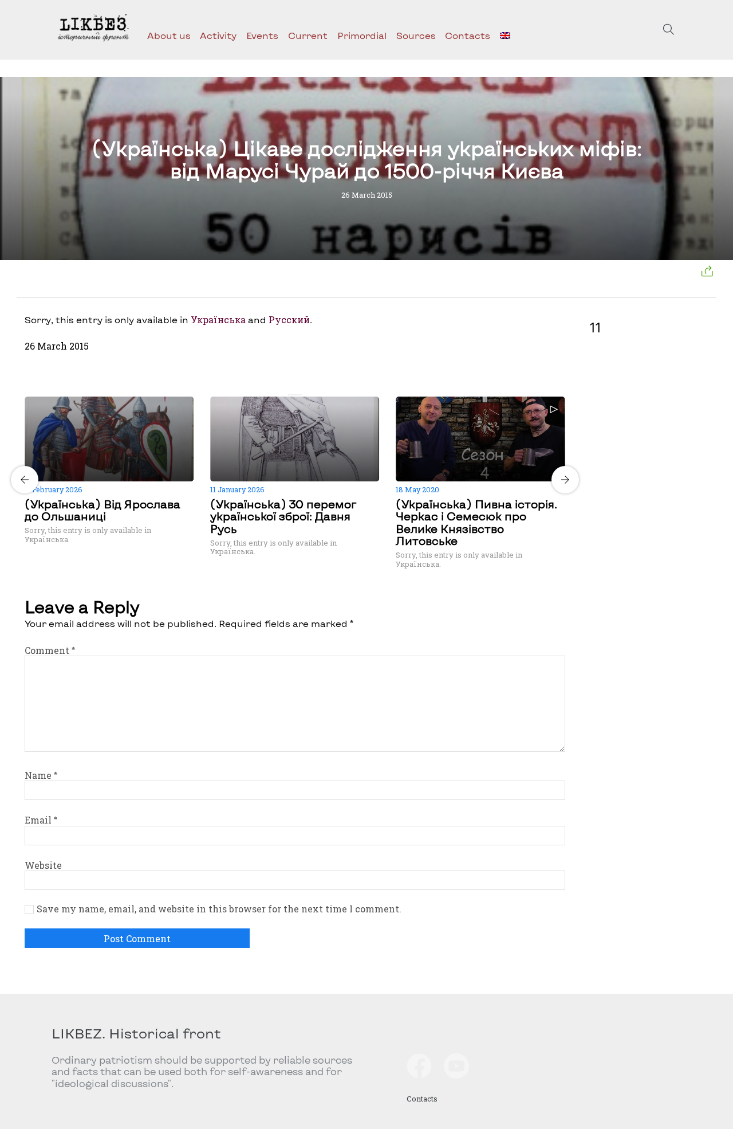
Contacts (467, 35)
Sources (416, 35)
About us (169, 35)
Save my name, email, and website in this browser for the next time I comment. (219, 909)
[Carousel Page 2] (298, 394)
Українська (218, 319)
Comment (50, 650)
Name (41, 775)
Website (43, 865)
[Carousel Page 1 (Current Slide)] (291, 394)
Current (308, 35)
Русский (289, 319)
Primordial (362, 35)
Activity (218, 35)
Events (262, 35)
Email (41, 820)
